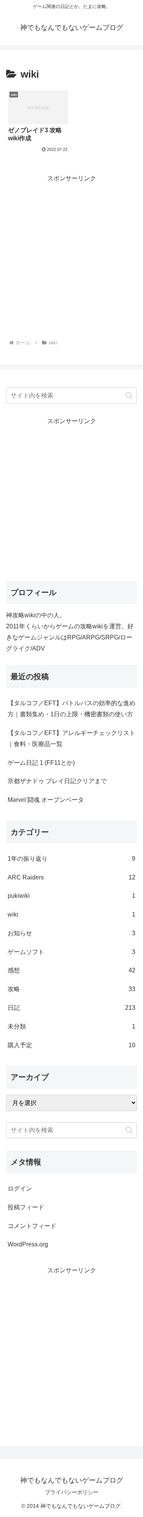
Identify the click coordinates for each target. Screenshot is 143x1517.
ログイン (20, 1188)
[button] (129, 395)
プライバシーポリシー (71, 1492)
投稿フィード (26, 1207)
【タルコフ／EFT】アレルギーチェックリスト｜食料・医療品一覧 (71, 738)
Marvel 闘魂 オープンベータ (46, 800)
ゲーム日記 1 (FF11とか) (41, 762)
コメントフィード (32, 1226)
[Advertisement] (71, 256)
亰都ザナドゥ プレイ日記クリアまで (57, 781)
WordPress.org (28, 1244)
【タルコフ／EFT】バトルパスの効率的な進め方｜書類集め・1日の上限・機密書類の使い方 (71, 708)
